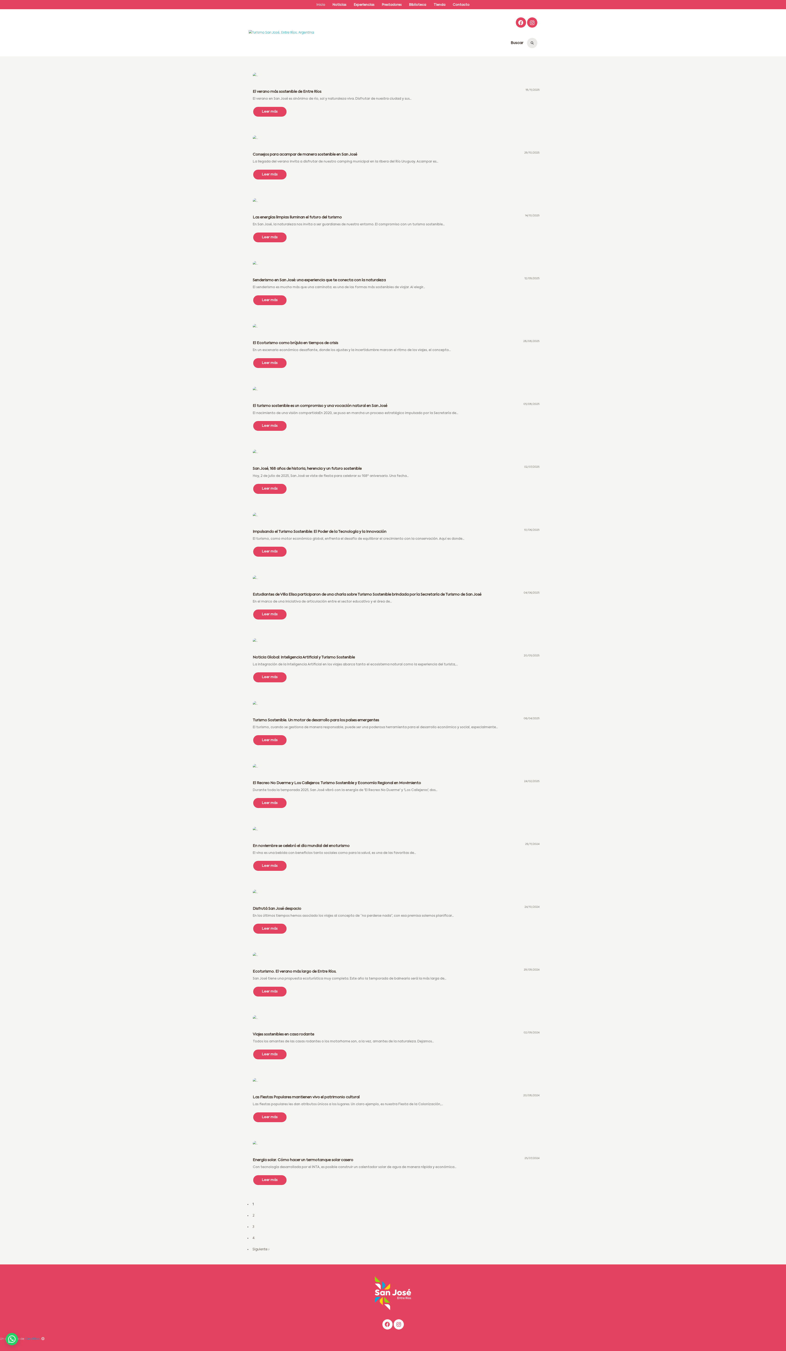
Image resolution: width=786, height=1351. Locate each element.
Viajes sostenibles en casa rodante (283, 1034)
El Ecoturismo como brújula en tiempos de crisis (295, 343)
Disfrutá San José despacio (278, 909)
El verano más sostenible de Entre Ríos (287, 92)
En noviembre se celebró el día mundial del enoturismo (301, 846)
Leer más (270, 113)
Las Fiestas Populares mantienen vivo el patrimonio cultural (306, 1097)
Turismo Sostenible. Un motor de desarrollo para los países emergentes (316, 720)
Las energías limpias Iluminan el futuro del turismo (297, 217)
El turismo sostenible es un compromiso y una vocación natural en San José (320, 406)
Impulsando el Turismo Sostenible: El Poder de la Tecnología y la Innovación (319, 532)
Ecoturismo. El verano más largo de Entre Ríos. (295, 971)
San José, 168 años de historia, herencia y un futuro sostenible (307, 469)
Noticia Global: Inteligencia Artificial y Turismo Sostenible (304, 657)
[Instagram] (532, 22)
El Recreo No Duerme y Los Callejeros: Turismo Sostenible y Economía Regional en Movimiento (337, 783)
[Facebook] (521, 22)
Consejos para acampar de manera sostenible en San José (305, 154)
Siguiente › (261, 1249)
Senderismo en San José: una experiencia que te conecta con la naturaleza (319, 280)
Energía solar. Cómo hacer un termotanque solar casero (303, 1160)
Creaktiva (32, 1338)
